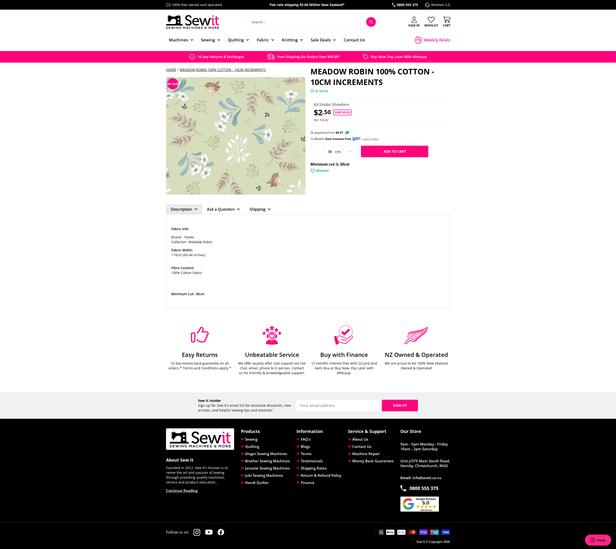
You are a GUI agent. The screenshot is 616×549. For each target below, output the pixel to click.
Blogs (305, 446)
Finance (307, 482)
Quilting (252, 446)
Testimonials (312, 460)
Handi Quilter (257, 482)
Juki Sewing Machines (264, 475)
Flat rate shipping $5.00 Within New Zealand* (307, 4)
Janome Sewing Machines (267, 468)
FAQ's (306, 439)
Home (171, 69)
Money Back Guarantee (373, 460)
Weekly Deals (437, 40)
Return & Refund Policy (321, 475)
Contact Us (361, 446)
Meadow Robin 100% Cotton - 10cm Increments (223, 69)
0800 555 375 (407, 4)
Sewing (251, 439)
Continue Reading (182, 490)
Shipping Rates (314, 468)
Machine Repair (366, 453)
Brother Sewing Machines (267, 460)
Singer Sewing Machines (266, 453)
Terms (306, 453)
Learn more (371, 139)
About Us (360, 439)
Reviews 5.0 (440, 4)
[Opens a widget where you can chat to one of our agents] (598, 541)
